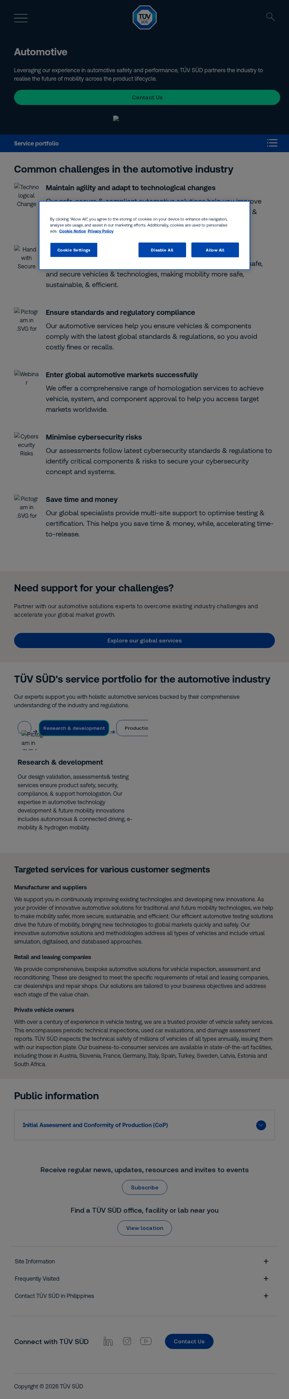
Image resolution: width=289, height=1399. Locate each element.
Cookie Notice (72, 230)
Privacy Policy (100, 230)
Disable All (162, 249)
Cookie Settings (74, 249)
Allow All (215, 249)
